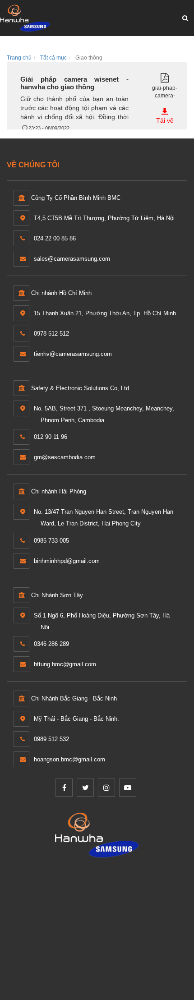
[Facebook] (64, 788)
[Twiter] (85, 788)
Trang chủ (19, 58)
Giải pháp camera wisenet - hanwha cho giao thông (74, 83)
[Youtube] (127, 788)
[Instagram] (106, 788)
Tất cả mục (53, 58)
